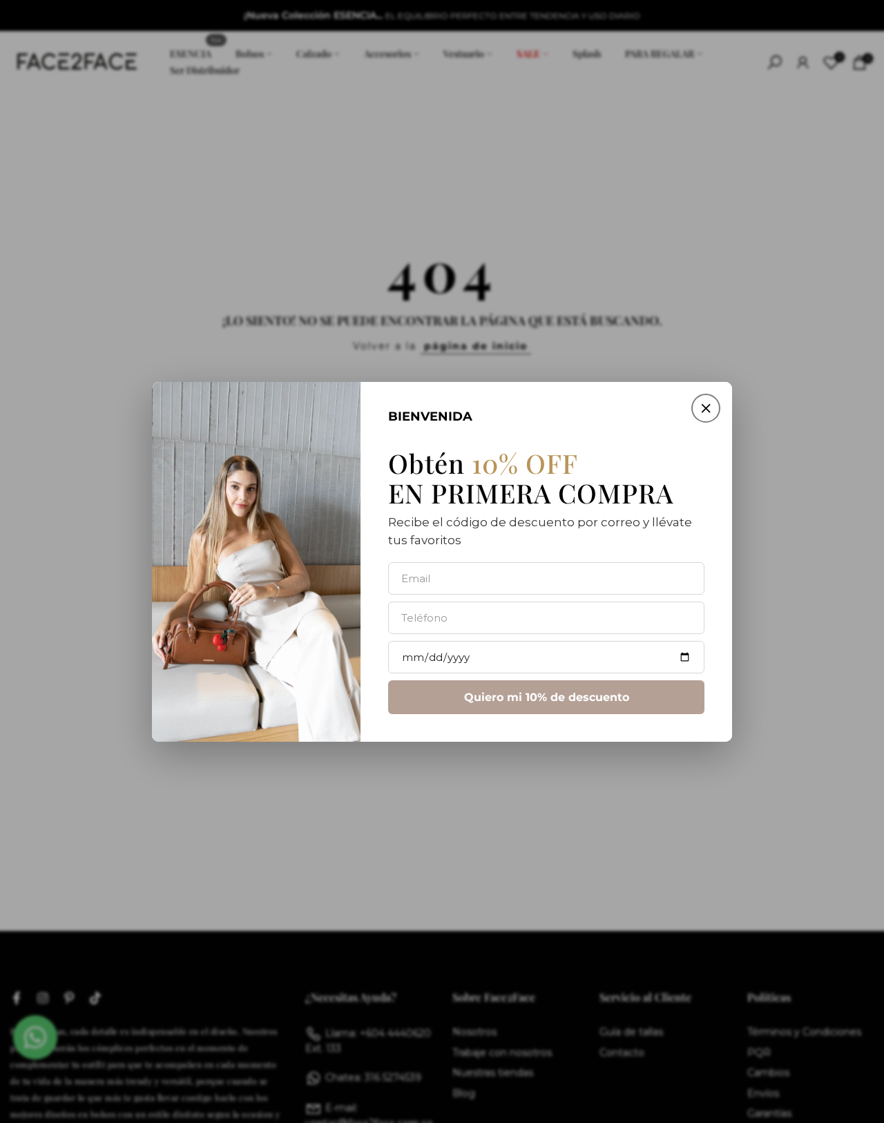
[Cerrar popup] (706, 408)
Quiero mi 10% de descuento (546, 696)
